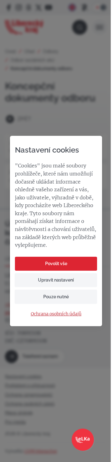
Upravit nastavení (56, 280)
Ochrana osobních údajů (56, 314)
